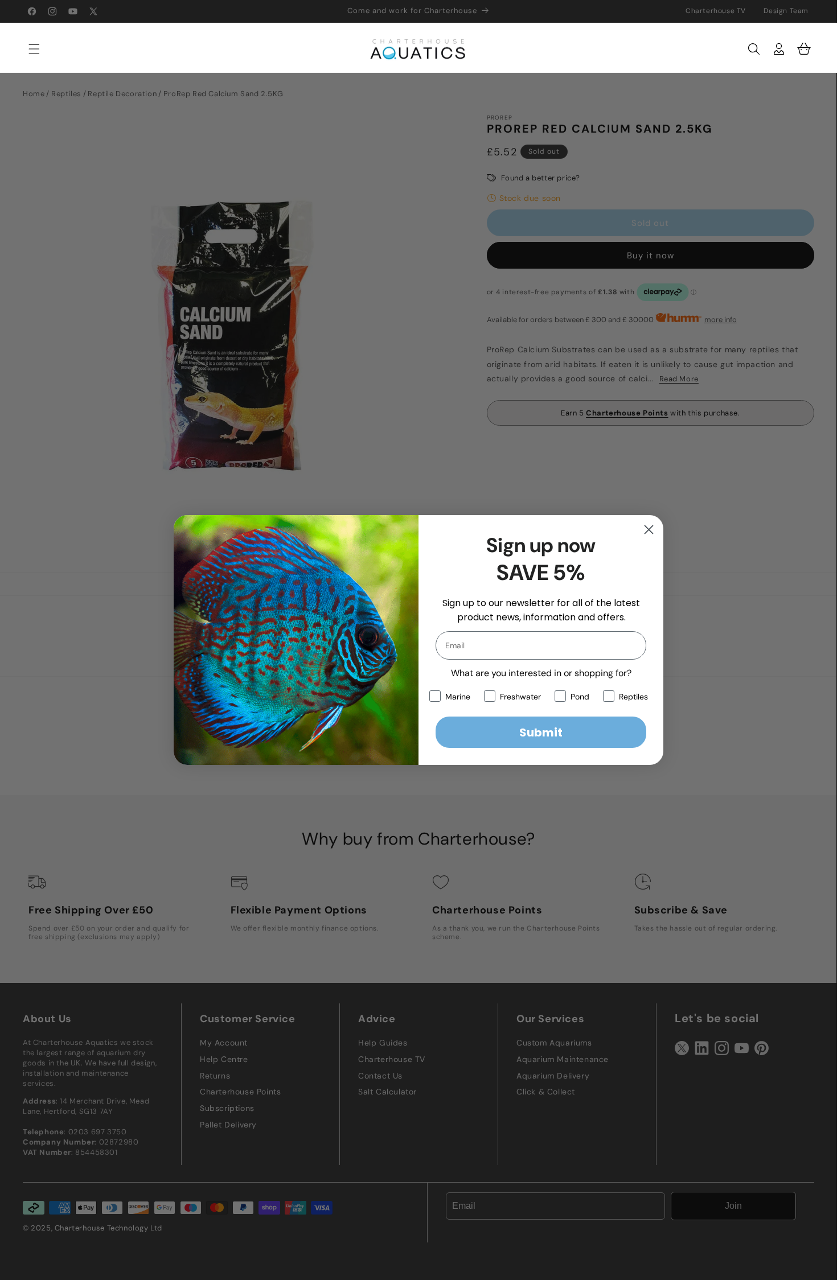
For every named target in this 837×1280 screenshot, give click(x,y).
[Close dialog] (649, 530)
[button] (28, 48)
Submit (541, 732)
